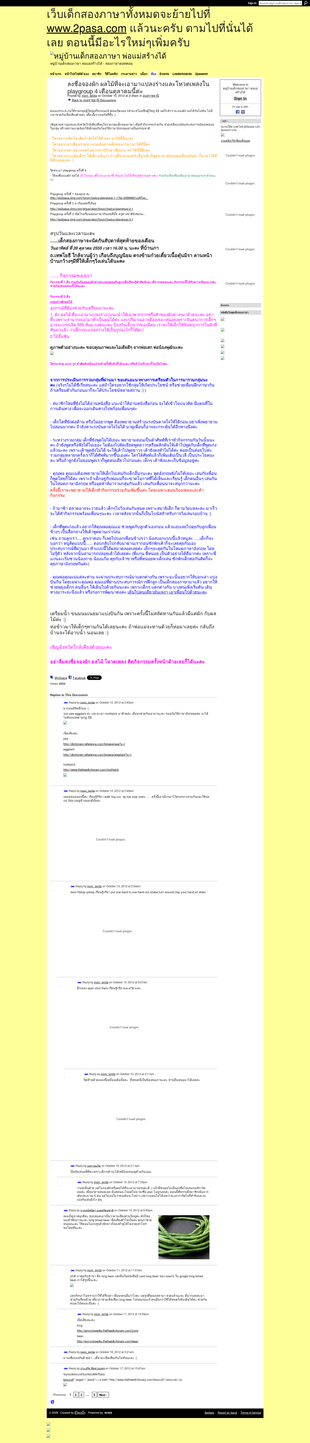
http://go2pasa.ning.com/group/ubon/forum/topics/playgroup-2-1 (91, 208)
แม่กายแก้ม (94, 1165)
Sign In (252, 3)
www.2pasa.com (87, 27)
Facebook (79, 678)
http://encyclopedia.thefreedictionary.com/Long (107, 1330)
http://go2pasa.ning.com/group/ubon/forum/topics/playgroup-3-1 (91, 219)
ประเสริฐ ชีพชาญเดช (92, 1368)
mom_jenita (89, 95)
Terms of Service (251, 1413)
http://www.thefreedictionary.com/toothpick (91, 769)
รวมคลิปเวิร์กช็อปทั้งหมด (235, 140)
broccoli (68, 1379)
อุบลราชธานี (151, 95)
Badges (209, 1413)
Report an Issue (227, 1413)
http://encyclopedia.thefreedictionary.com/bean (107, 1341)
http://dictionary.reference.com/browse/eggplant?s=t (97, 754)
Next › (103, 1395)
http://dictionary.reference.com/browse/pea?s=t (94, 744)
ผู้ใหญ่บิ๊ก (79, 1413)
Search (306, 3)
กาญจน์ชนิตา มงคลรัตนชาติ (97, 1210)
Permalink (66, 703)
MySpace (61, 678)
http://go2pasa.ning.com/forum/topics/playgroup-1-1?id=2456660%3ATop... (99, 198)
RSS (53, 1402)
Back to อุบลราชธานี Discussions (94, 100)
